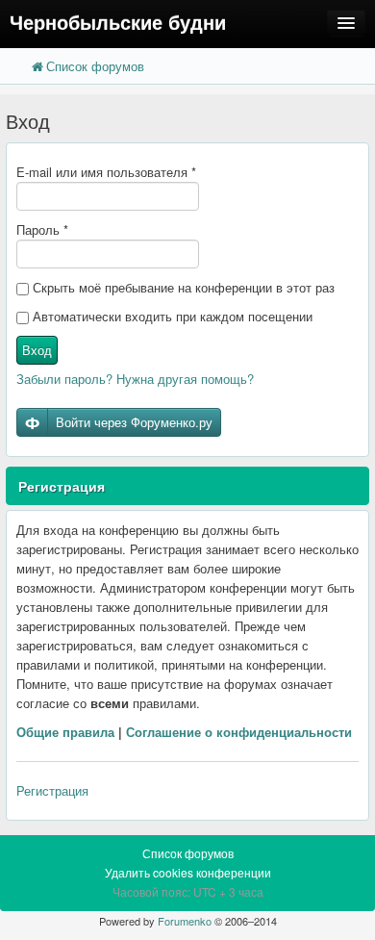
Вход (37, 350)
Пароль (42, 229)
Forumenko (185, 920)
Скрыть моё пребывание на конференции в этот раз (182, 287)
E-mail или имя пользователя (106, 172)
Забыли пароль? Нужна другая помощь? (135, 378)
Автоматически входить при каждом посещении (170, 316)
